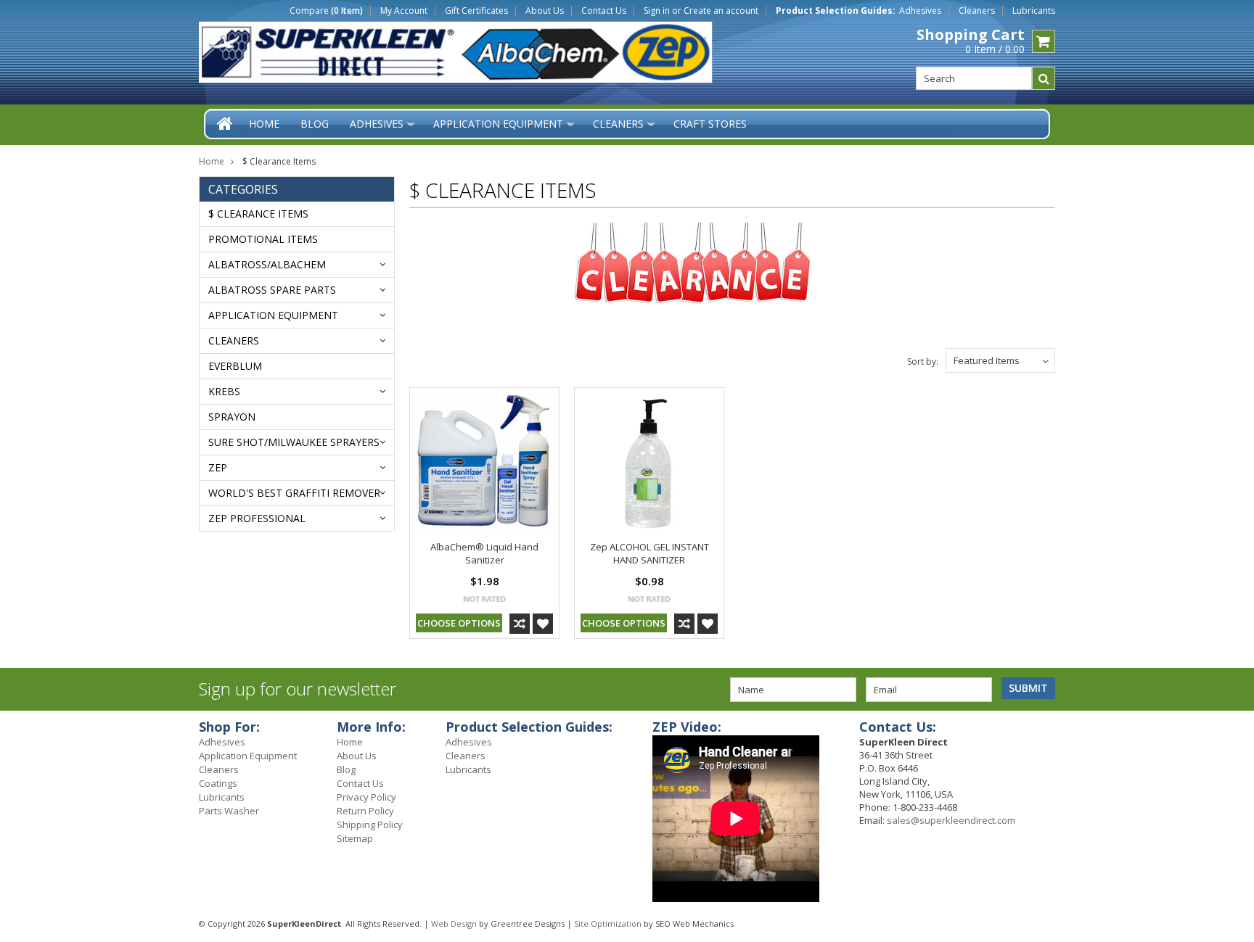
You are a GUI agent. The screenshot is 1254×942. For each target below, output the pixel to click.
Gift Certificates (476, 11)
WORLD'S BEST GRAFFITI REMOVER (294, 493)
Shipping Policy (370, 824)
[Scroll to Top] (1232, 729)
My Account (403, 11)
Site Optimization (608, 923)
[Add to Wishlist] (543, 623)
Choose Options (459, 622)
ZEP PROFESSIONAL (257, 518)
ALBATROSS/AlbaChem (267, 264)
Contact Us (603, 11)
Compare (326, 11)
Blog (346, 769)
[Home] (225, 123)
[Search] (1043, 78)
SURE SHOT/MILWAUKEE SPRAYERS (294, 442)
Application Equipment (273, 315)
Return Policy (365, 810)
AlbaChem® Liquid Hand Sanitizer (484, 553)
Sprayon (231, 417)
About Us (544, 11)
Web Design (454, 923)
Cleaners (977, 11)
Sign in (657, 11)
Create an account (721, 11)
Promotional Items (263, 239)
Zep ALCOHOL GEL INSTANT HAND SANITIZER (649, 553)
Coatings (218, 783)
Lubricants (1033, 11)
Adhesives (920, 11)
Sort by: (922, 361)
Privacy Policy (366, 796)
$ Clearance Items (258, 213)
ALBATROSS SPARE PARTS (272, 290)
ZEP (217, 467)
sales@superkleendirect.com (951, 820)
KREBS (224, 391)
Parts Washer (229, 810)
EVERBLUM (235, 366)
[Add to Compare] (519, 623)
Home (211, 161)
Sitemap (355, 838)
